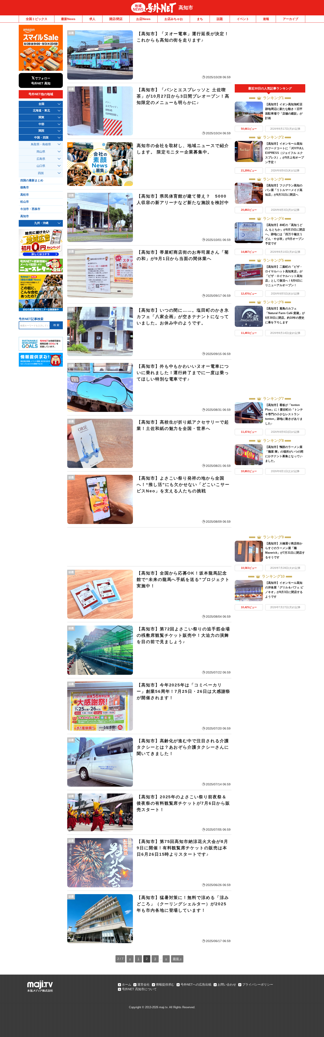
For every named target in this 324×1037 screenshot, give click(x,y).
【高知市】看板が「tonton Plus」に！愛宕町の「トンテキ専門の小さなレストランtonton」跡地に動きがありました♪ (284, 414)
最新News (68, 19)
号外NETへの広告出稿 (196, 984)
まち (200, 19)
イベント (243, 19)
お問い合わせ (227, 984)
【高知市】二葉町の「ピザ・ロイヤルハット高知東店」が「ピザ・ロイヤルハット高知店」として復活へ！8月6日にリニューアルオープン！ (284, 276)
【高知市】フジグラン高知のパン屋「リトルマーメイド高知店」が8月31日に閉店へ (283, 190)
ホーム (126, 984)
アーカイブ (290, 19)
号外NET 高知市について (139, 989)
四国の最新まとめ (31, 180)
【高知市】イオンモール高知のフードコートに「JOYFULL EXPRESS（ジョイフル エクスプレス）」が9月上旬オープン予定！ (284, 153)
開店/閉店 (116, 19)
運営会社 (143, 984)
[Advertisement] (149, 547)
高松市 (24, 194)
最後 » (177, 959)
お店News (143, 19)
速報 (266, 19)
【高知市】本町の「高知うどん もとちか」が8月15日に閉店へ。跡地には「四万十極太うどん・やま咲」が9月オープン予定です (285, 234)
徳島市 (24, 187)
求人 (92, 19)
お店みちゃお (173, 19)
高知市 (186, 7)
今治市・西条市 (30, 209)
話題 (220, 19)
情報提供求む (165, 984)
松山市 (24, 201)
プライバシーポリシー (257, 984)
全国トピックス (36, 19)
